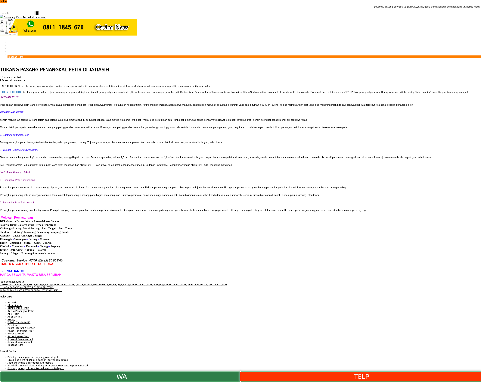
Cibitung (17, 232)
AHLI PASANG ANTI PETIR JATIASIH (54, 284)
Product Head (16, 333)
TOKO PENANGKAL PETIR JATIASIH (207, 284)
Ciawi (37, 242)
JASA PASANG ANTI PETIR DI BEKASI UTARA (27, 287)
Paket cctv (14, 48)
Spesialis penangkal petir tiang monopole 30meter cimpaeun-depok (48, 365)
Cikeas (16, 235)
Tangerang (50, 225)
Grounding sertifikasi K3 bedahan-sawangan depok (38, 360)
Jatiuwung (17, 250)
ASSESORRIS (15, 316)
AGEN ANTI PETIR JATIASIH (17, 284)
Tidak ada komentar (13, 80)
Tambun (5, 232)
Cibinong (5, 228)
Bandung (26, 253)
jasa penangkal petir (12, 281)
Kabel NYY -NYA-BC (19, 322)
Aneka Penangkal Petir (21, 311)
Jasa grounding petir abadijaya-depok (30, 362)
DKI (3, 221)
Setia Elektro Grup (18, 336)
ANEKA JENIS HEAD (18, 308)
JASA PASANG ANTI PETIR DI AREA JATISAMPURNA (31, 290)
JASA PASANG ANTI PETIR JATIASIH (96, 284)
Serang (4, 253)
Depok (39, 225)
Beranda (12, 40)
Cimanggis (6, 239)
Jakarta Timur (8, 225)
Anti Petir (13, 313)
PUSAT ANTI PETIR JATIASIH (170, 284)
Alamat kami (15, 54)
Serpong (55, 246)
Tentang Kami (15, 56)
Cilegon (15, 253)
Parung (32, 239)
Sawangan (20, 239)
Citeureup (15, 242)
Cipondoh (17, 246)
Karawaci (31, 246)
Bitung (4, 250)
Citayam (44, 239)
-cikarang (16, 228)
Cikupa (29, 250)
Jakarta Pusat (32, 221)
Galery (11, 51)
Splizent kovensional (20, 342)
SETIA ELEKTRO (12, 86)
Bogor (3, 242)
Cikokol (4, 246)
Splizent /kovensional (20, 339)
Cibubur (5, 235)
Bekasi (26, 228)
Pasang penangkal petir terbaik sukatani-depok (36, 368)
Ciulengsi (26, 235)
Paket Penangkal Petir (20, 42)
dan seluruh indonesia (44, 253)
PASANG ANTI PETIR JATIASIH (135, 284)
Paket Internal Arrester (21, 45)
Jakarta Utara (26, 225)
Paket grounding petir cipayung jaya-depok (33, 357)
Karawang (30, 232)
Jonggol (37, 235)
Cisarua (47, 242)
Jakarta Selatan (51, 221)
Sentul (27, 242)
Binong (44, 246)
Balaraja (41, 250)
